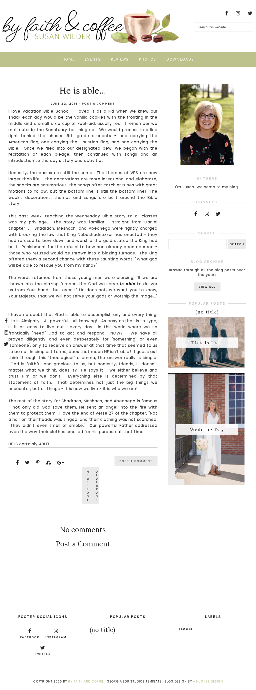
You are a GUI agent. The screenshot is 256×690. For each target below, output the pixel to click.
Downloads (180, 59)
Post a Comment (98, 103)
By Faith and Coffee (86, 681)
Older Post (97, 485)
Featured (185, 628)
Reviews (120, 59)
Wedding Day (207, 429)
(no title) (207, 312)
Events (93, 59)
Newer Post (88, 485)
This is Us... (207, 342)
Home (68, 59)
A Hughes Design (208, 681)
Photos (147, 59)
